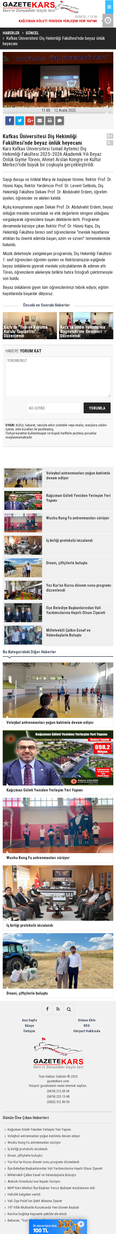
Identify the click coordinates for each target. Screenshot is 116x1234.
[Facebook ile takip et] (47, 1009)
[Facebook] (9, 120)
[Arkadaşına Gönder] (39, 120)
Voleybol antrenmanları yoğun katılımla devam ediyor (44, 1136)
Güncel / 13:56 (58, 18)
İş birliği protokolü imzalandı (27, 1149)
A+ (110, 135)
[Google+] (29, 120)
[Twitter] (19, 120)
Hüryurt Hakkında (86, 1031)
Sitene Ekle (86, 1020)
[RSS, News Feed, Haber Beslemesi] (58, 1009)
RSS (87, 1026)
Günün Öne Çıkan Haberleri (26, 1117)
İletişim (29, 1031)
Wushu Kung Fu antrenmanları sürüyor (34, 1142)
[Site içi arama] (68, 1009)
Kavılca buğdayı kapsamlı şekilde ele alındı (37, 1214)
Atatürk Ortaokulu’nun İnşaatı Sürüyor (34, 1181)
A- (110, 142)
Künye (29, 1026)
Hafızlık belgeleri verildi (24, 1194)
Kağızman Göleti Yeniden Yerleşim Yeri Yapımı (39, 1129)
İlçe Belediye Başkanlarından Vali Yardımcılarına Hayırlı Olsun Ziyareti (55, 1168)
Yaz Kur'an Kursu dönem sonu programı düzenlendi (43, 1162)
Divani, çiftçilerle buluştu (25, 1155)
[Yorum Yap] (59, 120)
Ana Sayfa (29, 1020)
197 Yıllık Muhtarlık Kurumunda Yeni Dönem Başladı (43, 1207)
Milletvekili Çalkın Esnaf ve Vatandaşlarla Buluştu (42, 1175)
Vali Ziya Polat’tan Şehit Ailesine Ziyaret (35, 1201)
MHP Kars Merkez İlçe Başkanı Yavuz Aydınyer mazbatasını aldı (51, 1188)
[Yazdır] (49, 120)
